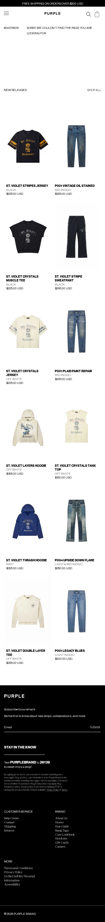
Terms (64, 789)
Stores (59, 822)
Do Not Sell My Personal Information (19, 878)
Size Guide (62, 826)
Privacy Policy (53, 789)
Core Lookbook (65, 834)
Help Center (11, 818)
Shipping (10, 826)
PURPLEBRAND (23, 762)
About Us (61, 818)
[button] (8, 16)
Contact (9, 822)
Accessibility (12, 884)
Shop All (94, 90)
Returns (9, 830)
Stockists (61, 838)
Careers (60, 846)
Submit (95, 727)
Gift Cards (62, 842)
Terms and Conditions (18, 868)
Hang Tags (62, 830)
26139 (45, 762)
